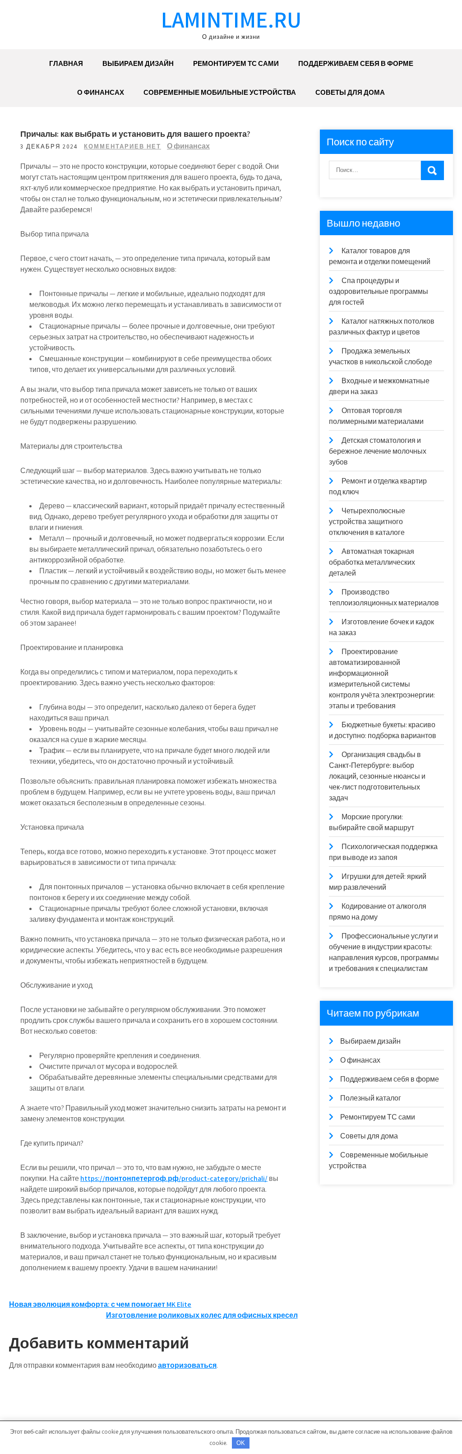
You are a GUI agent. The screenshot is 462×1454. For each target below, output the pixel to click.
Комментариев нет (122, 146)
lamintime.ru (231, 19)
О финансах (100, 92)
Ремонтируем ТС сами (236, 63)
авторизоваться (187, 1365)
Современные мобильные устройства (219, 92)
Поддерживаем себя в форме (355, 63)
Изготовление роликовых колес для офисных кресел (202, 1315)
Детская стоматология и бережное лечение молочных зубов (377, 451)
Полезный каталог (370, 1098)
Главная (66, 63)
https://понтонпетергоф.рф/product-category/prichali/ (174, 1178)
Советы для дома (350, 92)
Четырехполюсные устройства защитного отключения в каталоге (367, 521)
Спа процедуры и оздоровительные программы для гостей (378, 291)
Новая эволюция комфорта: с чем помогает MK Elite (100, 1304)
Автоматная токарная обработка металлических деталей (372, 562)
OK (240, 1443)
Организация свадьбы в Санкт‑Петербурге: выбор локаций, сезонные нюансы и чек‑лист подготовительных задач (377, 776)
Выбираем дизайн (138, 63)
